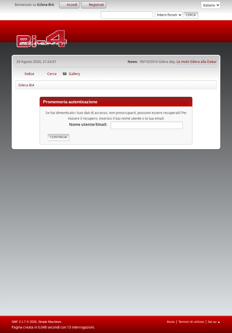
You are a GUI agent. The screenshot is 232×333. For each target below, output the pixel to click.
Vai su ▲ (214, 321)
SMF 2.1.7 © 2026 (24, 321)
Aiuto (171, 321)
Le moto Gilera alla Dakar (197, 61)
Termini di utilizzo (191, 321)
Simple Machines (49, 321)
